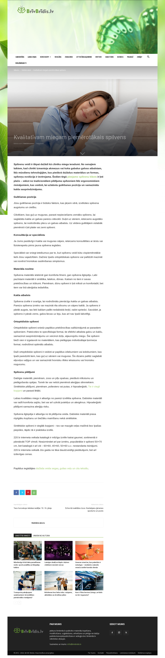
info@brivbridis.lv (74, 644)
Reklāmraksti (21, 63)
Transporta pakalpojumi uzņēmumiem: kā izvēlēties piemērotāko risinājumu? (24, 595)
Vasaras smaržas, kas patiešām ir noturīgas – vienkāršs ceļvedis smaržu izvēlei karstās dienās (88, 564)
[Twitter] (22, 492)
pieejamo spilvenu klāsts (82, 176)
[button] (148, 57)
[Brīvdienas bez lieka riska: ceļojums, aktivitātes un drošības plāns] (58, 580)
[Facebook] (16, 492)
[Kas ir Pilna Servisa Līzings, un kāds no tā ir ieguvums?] (89, 580)
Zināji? (139, 57)
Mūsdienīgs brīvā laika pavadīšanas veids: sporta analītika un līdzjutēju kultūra (27, 564)
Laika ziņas (32, 57)
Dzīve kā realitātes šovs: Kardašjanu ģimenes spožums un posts (84, 509)
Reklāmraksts (28, 143)
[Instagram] (119, 632)
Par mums (91, 653)
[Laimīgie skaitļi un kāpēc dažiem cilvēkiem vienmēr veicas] (58, 550)
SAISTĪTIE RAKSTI (22, 536)
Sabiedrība (19, 57)
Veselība (58, 57)
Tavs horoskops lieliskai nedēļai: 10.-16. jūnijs (33, 508)
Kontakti (101, 653)
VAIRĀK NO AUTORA (41, 536)
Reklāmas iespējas (144, 653)
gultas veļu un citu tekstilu (74, 468)
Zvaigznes (69, 57)
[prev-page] (15, 602)
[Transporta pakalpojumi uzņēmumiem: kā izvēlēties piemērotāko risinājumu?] (28, 580)
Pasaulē (130, 57)
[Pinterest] (28, 492)
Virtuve (98, 57)
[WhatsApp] (34, 492)
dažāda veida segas (47, 468)
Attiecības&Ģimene (84, 57)
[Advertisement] (82, 35)
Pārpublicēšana (112, 653)
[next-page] (19, 602)
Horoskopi (44, 57)
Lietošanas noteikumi (127, 653)
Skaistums (109, 57)
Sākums (16, 70)
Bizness (120, 57)
